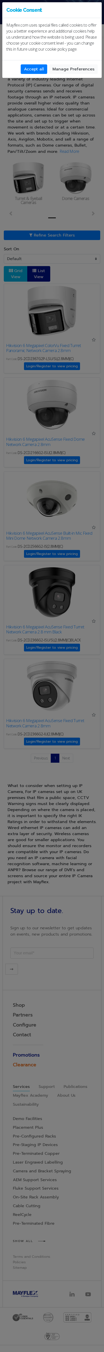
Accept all (34, 69)
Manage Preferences (73, 69)
